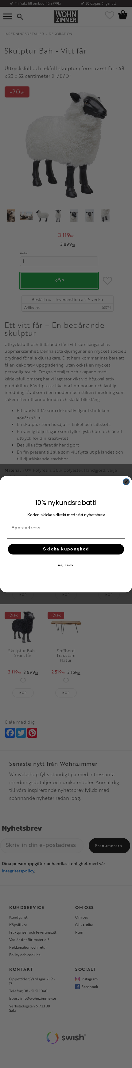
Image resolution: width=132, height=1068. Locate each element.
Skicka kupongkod (66, 549)
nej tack (66, 565)
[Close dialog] (126, 481)
